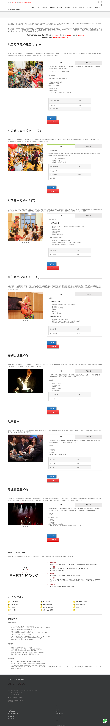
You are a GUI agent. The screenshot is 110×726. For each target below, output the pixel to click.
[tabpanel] (74, 88)
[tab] (61, 63)
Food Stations (11, 716)
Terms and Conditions (61, 725)
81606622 (14, 2)
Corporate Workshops (13, 713)
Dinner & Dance (11, 711)
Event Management (12, 715)
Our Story (58, 710)
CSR (57, 711)
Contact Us (58, 715)
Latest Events (59, 713)
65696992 (55, 35)
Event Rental (11, 718)
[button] (101, 5)
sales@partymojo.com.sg (25, 2)
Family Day (10, 710)
